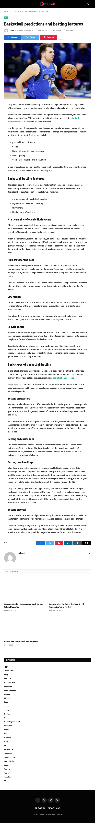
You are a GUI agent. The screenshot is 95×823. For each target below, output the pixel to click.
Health (7, 714)
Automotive (9, 670)
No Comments (57, 30)
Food (6, 702)
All (6, 18)
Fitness (7, 698)
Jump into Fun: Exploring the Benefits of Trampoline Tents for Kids (66, 605)
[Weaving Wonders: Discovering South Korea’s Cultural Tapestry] (25, 589)
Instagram (8, 726)
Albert (13, 30)
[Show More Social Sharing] (60, 37)
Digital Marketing (11, 682)
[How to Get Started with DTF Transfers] (25, 626)
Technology (8, 769)
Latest (6, 730)
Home (6, 718)
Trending (7, 777)
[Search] (88, 4)
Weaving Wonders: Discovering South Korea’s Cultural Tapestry (23, 605)
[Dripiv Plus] (47, 4)
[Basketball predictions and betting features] (47, 71)
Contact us (40, 808)
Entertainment (10, 690)
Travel (6, 773)
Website (7, 781)
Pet (5, 745)
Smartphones (9, 757)
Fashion (7, 694)
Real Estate (8, 749)
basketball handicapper (63, 378)
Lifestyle (7, 737)
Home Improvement (12, 722)
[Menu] (7, 4)
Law (5, 733)
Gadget (7, 706)
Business (7, 678)
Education (8, 686)
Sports (6, 765)
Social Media (9, 761)
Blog (6, 674)
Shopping (8, 753)
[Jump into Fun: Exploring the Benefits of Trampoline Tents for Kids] (70, 589)
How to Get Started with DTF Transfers (21, 641)
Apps (6, 667)
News (6, 741)
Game (6, 710)
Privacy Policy (54, 808)
